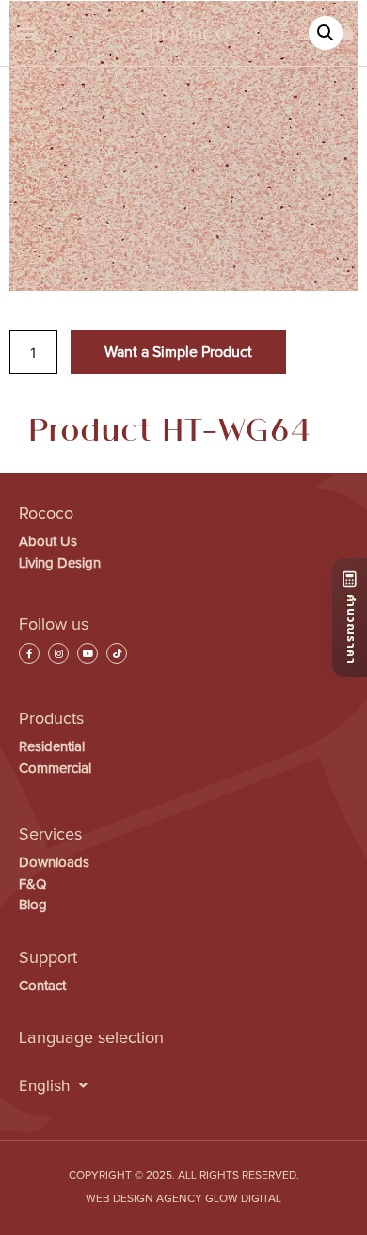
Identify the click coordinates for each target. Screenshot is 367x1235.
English (44, 1085)
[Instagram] (58, 653)
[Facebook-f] (29, 653)
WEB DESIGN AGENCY (144, 1199)
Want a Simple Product (178, 352)
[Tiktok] (116, 653)
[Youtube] (87, 653)
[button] (24, 33)
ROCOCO (189, 33)
